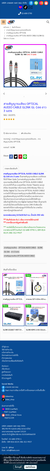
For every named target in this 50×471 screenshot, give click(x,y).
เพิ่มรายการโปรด (11, 133)
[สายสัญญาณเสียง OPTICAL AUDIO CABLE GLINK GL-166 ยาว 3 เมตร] (25, 65)
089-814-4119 (13, 441)
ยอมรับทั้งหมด (30, 467)
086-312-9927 (26, 441)
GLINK (12, 147)
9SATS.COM (9, 418)
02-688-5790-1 (15, 439)
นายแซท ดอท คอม (11, 387)
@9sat (11, 447)
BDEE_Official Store (13, 415)
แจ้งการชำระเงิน (7, 352)
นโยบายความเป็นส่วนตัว (17, 462)
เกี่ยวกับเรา (6, 369)
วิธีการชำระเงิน (7, 349)
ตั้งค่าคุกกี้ (18, 467)
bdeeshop (9, 396)
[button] (47, 22)
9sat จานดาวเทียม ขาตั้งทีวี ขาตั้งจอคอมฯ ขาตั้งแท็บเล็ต (25, 390)
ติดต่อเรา (5, 366)
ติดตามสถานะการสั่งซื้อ (10, 355)
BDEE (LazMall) (11, 409)
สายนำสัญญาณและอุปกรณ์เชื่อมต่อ (24, 139)
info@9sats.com (13, 450)
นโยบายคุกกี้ (33, 462)
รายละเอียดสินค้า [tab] (11, 168)
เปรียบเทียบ (27, 133)
